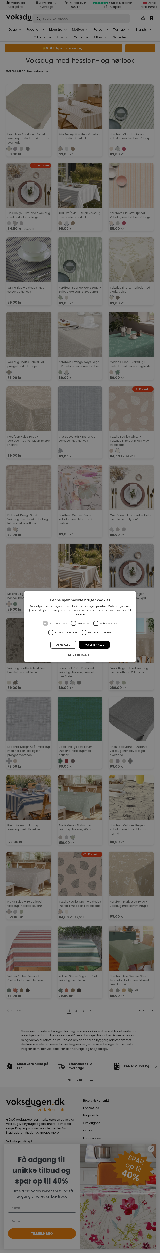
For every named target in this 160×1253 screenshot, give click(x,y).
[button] (80, 655)
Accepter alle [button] (94, 644)
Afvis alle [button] (63, 644)
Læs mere (79, 613)
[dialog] (80, 626)
